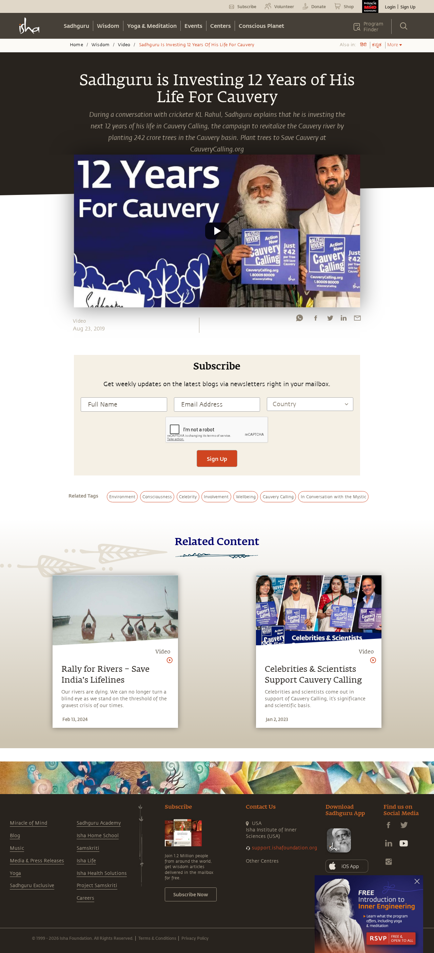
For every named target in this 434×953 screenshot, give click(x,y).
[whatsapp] (299, 319)
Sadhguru (76, 25)
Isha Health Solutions (102, 873)
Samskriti (88, 848)
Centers (220, 25)
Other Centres (262, 861)
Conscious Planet (261, 25)
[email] (357, 319)
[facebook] (316, 319)
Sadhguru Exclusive (32, 885)
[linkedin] (343, 319)
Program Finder (373, 26)
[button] (217, 231)
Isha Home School (98, 835)
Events (193, 25)
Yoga (15, 873)
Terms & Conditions (157, 938)
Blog (15, 835)
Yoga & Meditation (152, 25)
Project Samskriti (97, 885)
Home (76, 44)
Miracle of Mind (28, 823)
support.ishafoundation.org (284, 847)
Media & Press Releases (37, 860)
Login (390, 7)
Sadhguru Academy (99, 823)
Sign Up (407, 7)
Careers (85, 898)
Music (17, 848)
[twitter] (330, 319)
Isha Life (86, 860)
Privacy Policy (195, 938)
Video (124, 44)
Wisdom (108, 25)
